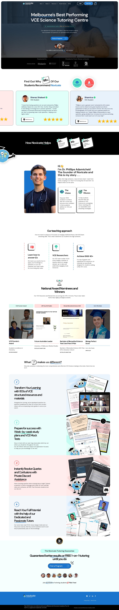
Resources (54, 3)
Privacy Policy (87, 600)
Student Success (62, 3)
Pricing (69, 3)
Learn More (88, 3)
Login (80, 3)
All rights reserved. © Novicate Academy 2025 (84, 607)
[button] (42, 3)
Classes (47, 3)
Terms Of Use (93, 600)
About (41, 3)
